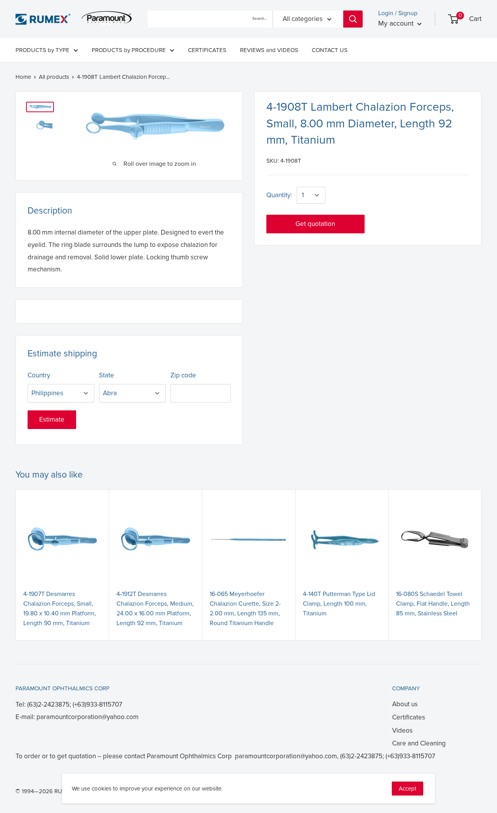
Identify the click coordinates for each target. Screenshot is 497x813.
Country (39, 375)
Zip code (183, 375)
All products (54, 76)
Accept (407, 788)
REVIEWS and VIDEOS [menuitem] (269, 50)
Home (23, 76)
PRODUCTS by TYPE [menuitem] (43, 50)
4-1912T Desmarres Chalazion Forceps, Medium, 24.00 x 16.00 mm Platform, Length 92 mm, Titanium (155, 608)
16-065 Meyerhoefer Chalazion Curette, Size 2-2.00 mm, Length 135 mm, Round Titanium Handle (245, 608)
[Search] (353, 19)
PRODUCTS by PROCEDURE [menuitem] (129, 50)
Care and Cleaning (419, 743)
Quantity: (279, 195)
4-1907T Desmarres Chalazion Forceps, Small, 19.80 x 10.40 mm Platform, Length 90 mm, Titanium (59, 608)
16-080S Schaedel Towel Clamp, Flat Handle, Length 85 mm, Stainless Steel (433, 603)
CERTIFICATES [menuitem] (207, 50)
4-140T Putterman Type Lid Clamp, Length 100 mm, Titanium (339, 603)
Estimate (51, 419)
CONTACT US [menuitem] (330, 50)
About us (405, 704)
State (106, 375)
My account (396, 23)
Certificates (408, 717)
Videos (402, 730)
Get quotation (315, 224)
